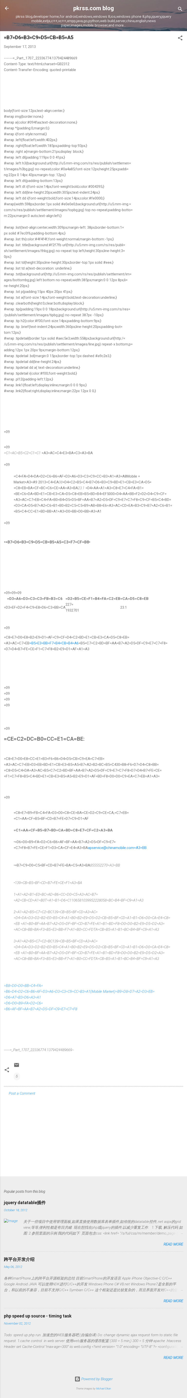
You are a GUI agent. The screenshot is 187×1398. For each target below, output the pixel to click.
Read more (173, 1244)
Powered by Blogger (96, 1379)
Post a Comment (22, 1093)
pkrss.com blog (93, 8)
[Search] (180, 9)
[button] (180, 39)
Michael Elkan (103, 1388)
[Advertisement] (93, 1134)
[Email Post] (16, 1066)
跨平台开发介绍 (19, 1259)
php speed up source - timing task (38, 1315)
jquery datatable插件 (25, 1202)
